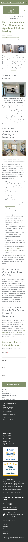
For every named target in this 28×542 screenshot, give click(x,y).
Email (3, 367)
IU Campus (5, 531)
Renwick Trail (5, 533)
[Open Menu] (24, 10)
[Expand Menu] (25, 8)
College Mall (5, 526)
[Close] (26, 3)
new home (13, 70)
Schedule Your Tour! (14, 384)
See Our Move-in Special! (12, 2)
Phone (3, 375)
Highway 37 (5, 528)
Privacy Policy (11, 539)
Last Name (4, 360)
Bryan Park (5, 524)
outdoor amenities (10, 206)
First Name (4, 352)
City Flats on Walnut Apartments (10, 509)
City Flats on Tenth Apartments (10, 507)
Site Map (19, 539)
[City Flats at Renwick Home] (11, 10)
